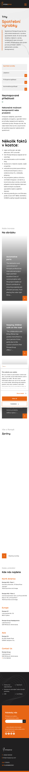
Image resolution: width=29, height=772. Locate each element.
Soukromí (19, 685)
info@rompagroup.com (9, 757)
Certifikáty (19, 694)
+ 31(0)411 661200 (7, 755)
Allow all (14, 398)
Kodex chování (21, 689)
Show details (20, 393)
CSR (5, 694)
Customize (14, 404)
